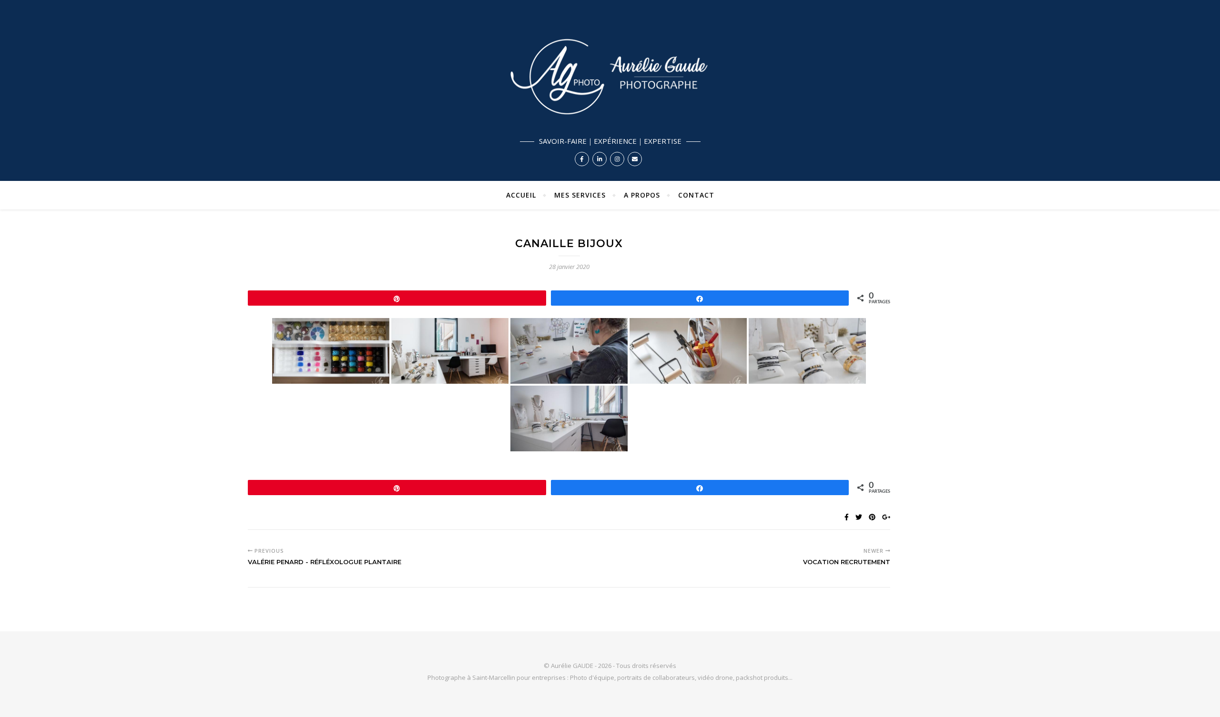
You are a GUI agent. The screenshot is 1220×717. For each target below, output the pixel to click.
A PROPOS (642, 194)
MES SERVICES (580, 194)
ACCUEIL (521, 194)
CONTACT (696, 194)
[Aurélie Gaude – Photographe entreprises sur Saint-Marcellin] (610, 90)
